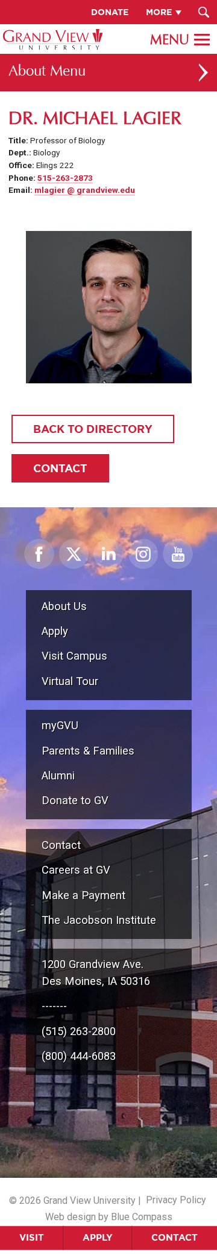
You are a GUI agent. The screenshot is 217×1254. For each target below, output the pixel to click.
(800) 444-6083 (79, 1056)
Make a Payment (83, 895)
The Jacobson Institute (99, 920)
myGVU (60, 725)
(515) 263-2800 (79, 1031)
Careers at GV (76, 869)
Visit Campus (74, 655)
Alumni (58, 775)
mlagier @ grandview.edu (84, 190)
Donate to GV (75, 800)
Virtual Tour (70, 681)
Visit (31, 1237)
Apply (98, 1237)
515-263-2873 (65, 178)
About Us (64, 606)
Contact (174, 1237)
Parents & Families (88, 750)
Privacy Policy (176, 1200)
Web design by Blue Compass (108, 1217)
